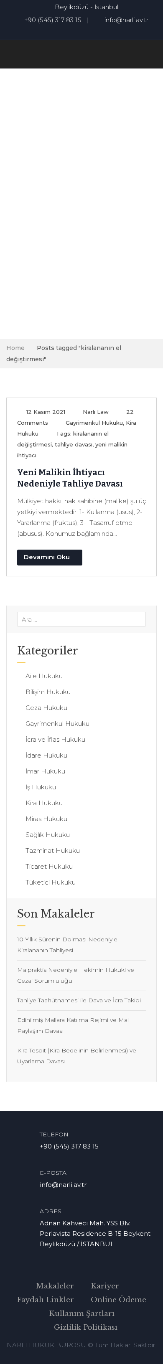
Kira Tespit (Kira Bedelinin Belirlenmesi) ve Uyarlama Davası (76, 1056)
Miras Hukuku (46, 819)
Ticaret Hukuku (49, 866)
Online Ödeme (118, 1300)
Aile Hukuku (44, 676)
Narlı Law (96, 411)
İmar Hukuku (45, 771)
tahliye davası (73, 444)
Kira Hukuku (44, 803)
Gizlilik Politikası (85, 1327)
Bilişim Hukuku (48, 692)
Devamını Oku (47, 557)
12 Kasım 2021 (45, 411)
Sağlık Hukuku (47, 835)
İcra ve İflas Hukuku (55, 739)
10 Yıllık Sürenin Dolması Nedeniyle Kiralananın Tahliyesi (67, 945)
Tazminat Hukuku (52, 850)
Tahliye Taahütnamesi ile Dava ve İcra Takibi (79, 1000)
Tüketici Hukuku (50, 882)
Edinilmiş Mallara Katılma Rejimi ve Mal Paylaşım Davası (73, 1025)
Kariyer (105, 1286)
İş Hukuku (40, 787)
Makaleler (55, 1286)
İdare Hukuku (46, 755)
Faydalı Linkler (45, 1300)
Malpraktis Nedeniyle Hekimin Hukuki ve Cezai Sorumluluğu (75, 975)
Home (15, 348)
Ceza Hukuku (46, 708)
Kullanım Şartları (82, 1313)
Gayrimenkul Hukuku (94, 422)
